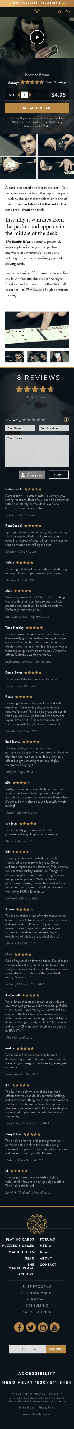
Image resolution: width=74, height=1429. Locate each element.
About (46, 1258)
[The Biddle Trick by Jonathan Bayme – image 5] (56, 168)
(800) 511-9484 (53, 1382)
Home (37, 12)
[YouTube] (55, 1327)
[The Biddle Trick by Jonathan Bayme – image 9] (59, 356)
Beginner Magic (37, 1293)
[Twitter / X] (31, 1327)
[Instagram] (43, 1327)
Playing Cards (20, 1239)
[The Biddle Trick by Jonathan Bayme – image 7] (14, 356)
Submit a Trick (37, 1312)
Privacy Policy (46, 1407)
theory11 (37, 1223)
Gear (29, 1258)
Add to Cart (40, 108)
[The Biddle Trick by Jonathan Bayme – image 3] (56, 145)
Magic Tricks (21, 1252)
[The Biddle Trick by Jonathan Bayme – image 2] (18, 145)
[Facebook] (19, 1327)
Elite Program (37, 1286)
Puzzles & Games (18, 1246)
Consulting (36, 1305)
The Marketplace (21, 1266)
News (45, 1252)
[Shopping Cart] (69, 12)
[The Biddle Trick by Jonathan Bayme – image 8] (37, 356)
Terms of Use (26, 1407)
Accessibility (37, 1373)
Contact (48, 1264)
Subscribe (56, 1349)
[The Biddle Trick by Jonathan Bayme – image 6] (37, 330)
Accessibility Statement (37, 1414)
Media (46, 1246)
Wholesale (37, 1299)
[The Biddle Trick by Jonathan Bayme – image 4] (18, 168)
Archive (26, 1274)
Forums (47, 1239)
